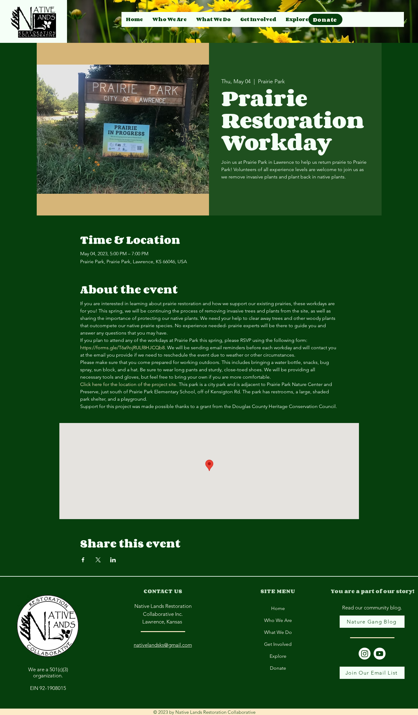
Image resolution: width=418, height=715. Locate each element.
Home (278, 608)
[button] (297, 19)
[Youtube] (380, 654)
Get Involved (278, 644)
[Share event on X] (98, 559)
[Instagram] (365, 654)
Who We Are (278, 620)
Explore (278, 656)
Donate (278, 668)
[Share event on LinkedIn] (113, 559)
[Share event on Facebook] (83, 559)
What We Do (278, 632)
